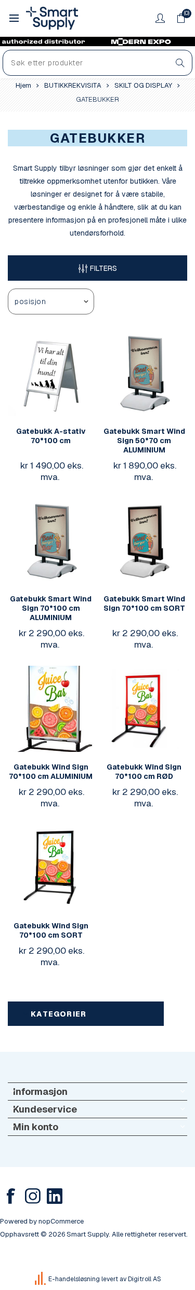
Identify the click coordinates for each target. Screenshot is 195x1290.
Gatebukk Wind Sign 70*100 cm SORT (51, 930)
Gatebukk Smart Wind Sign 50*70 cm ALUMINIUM (144, 441)
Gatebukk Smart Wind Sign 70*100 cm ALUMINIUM (51, 608)
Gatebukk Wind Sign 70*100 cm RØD (144, 771)
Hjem (23, 85)
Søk (180, 63)
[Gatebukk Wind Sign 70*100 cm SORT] (51, 868)
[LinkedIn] (54, 1196)
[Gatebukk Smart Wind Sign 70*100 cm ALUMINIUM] (51, 541)
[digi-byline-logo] (41, 1279)
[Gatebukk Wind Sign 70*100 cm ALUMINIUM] (51, 709)
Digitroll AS (144, 1279)
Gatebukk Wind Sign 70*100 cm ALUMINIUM (51, 771)
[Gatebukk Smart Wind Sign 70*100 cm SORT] (144, 541)
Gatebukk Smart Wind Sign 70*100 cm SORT (144, 603)
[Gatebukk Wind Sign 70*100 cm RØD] (144, 709)
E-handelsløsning (74, 1279)
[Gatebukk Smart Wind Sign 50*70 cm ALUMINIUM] (144, 373)
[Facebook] (11, 1196)
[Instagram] (32, 1196)
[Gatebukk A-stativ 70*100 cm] (51, 373)
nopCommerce (61, 1221)
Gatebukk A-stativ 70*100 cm (51, 436)
